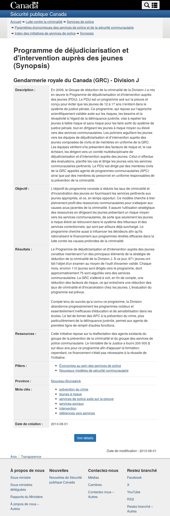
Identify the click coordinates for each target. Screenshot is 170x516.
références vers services (77, 413)
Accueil (15, 21)
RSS (130, 499)
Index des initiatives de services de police (45, 33)
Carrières (95, 484)
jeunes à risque (70, 394)
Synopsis (87, 33)
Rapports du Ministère (26, 496)
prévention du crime (73, 389)
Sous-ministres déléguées (21, 487)
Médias (93, 477)
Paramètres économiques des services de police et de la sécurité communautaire (74, 27)
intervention (67, 408)
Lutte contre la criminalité (44, 21)
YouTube (133, 492)
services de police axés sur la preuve (86, 398)
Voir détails (85, 437)
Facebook (134, 477)
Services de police (80, 21)
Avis (13, 456)
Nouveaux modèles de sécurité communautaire (94, 370)
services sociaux (71, 403)
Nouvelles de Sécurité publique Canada (65, 480)
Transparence (31, 456)
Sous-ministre (20, 477)
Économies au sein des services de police (90, 365)
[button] (151, 5)
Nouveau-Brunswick (66, 381)
